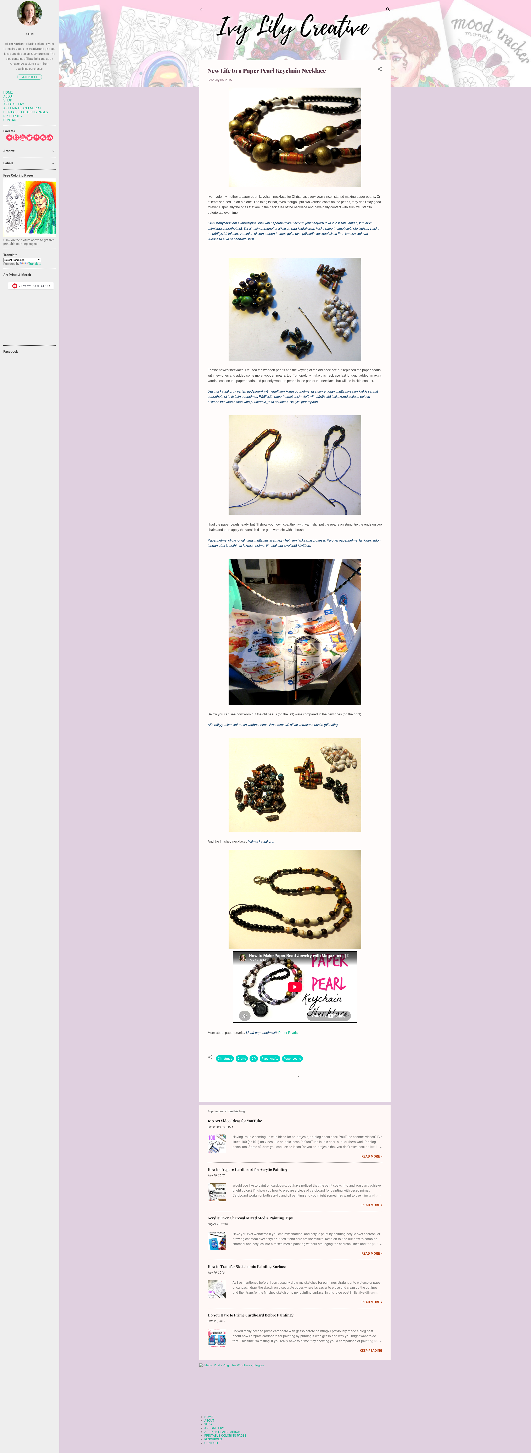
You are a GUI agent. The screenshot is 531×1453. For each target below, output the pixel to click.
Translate (34, 264)
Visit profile (30, 77)
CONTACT (211, 1443)
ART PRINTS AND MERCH (222, 1432)
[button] (379, 69)
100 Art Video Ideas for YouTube (235, 1120)
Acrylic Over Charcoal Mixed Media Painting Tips (250, 1217)
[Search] (388, 9)
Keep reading (371, 1351)
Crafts (241, 1058)
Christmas (225, 1058)
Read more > (372, 1156)
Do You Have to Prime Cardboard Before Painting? (251, 1315)
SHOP (208, 1424)
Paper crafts (270, 1058)
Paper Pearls (288, 1033)
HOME (208, 1417)
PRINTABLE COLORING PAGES (225, 1435)
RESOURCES (213, 1439)
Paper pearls (292, 1058)
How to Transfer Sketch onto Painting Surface (247, 1266)
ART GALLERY (214, 1428)
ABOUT (209, 1421)
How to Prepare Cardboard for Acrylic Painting (247, 1169)
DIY (253, 1058)
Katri (30, 34)
